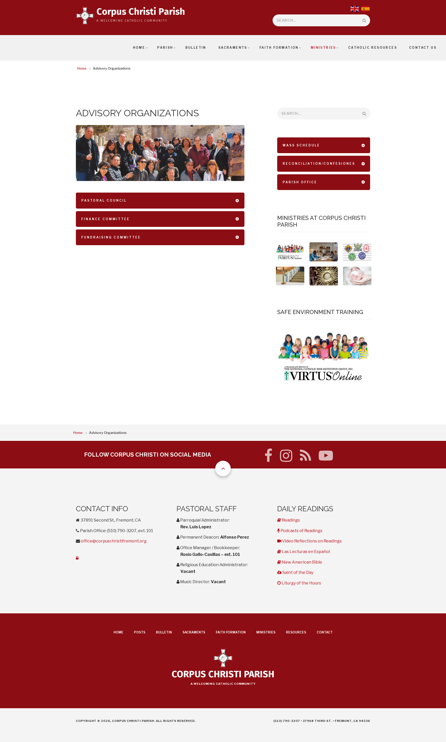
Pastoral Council (104, 200)
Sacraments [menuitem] (232, 48)
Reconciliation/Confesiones (319, 164)
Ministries (265, 632)
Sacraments (193, 632)
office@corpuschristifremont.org (114, 541)
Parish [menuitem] (165, 48)
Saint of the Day (297, 572)
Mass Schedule (301, 145)
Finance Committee (105, 219)
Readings (290, 520)
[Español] (365, 8)
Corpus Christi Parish (141, 12)
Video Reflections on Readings (311, 541)
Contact (325, 632)
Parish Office (300, 182)
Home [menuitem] (139, 48)
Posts (139, 632)
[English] (355, 8)
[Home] (85, 17)
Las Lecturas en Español (305, 551)
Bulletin (164, 632)
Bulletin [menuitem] (195, 48)
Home (118, 632)
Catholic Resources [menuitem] (372, 48)
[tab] (160, 200)
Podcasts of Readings (301, 530)
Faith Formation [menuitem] (279, 48)
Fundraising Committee (111, 237)
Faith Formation (231, 632)
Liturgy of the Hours (301, 583)
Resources (296, 632)
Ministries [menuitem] (323, 48)
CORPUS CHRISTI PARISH (223, 674)
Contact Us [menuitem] (422, 48)
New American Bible (301, 562)
